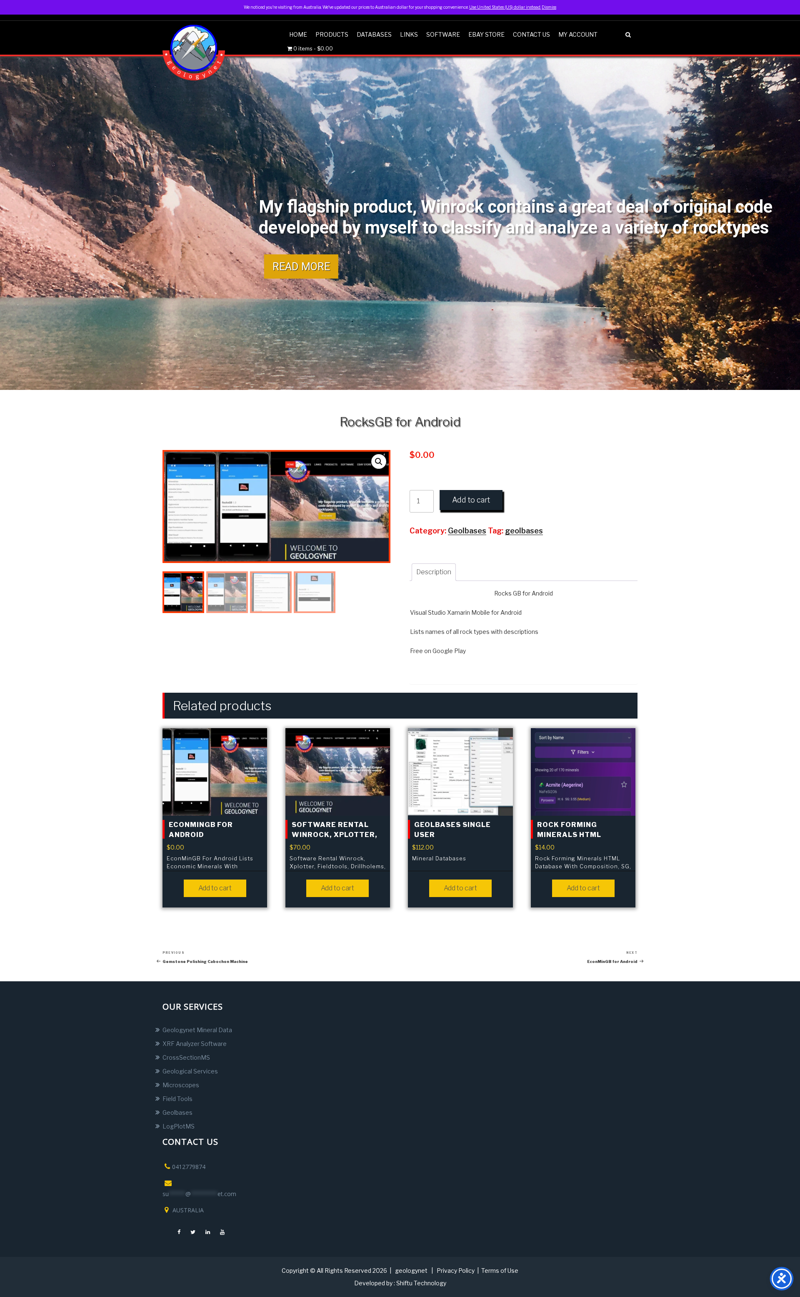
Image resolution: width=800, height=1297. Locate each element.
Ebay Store (486, 34)
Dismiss (549, 7)
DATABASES (374, 34)
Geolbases (177, 1112)
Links (409, 34)
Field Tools (177, 1098)
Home (298, 34)
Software (443, 34)
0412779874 (188, 1167)
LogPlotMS (178, 1126)
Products (331, 34)
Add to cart (471, 499)
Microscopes (180, 1084)
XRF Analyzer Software (194, 1043)
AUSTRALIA (187, 1210)
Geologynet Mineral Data (197, 1029)
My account (578, 34)
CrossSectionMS (186, 1057)
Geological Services (190, 1071)
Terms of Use (499, 1270)
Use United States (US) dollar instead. (505, 7)
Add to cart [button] (215, 888)
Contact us (531, 34)
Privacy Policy (456, 1270)
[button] (378, 461)
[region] (400, 223)
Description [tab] (433, 572)
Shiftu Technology (421, 1283)
